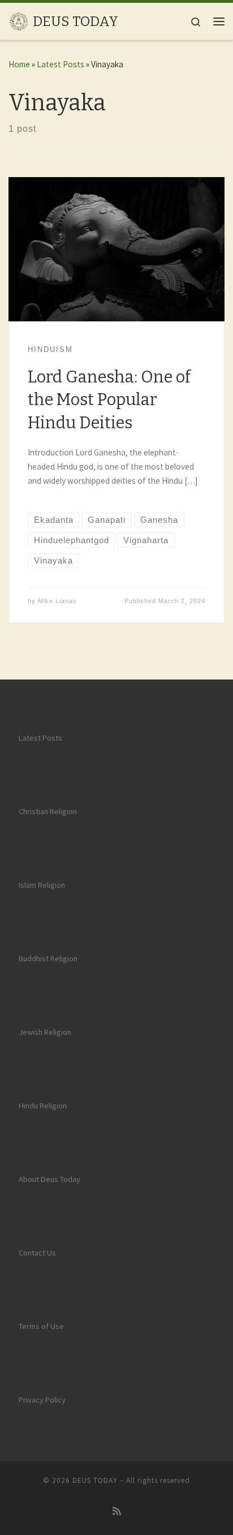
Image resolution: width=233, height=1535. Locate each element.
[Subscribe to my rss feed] (117, 1511)
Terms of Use (41, 1326)
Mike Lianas (57, 600)
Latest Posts (60, 64)
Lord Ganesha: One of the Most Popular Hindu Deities (109, 400)
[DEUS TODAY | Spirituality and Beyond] (18, 21)
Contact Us (37, 1253)
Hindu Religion (43, 1105)
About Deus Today (49, 1179)
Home (19, 64)
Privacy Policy (42, 1400)
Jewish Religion (45, 1032)
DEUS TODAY (95, 1480)
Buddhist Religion (48, 958)
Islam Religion (42, 885)
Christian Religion (48, 811)
